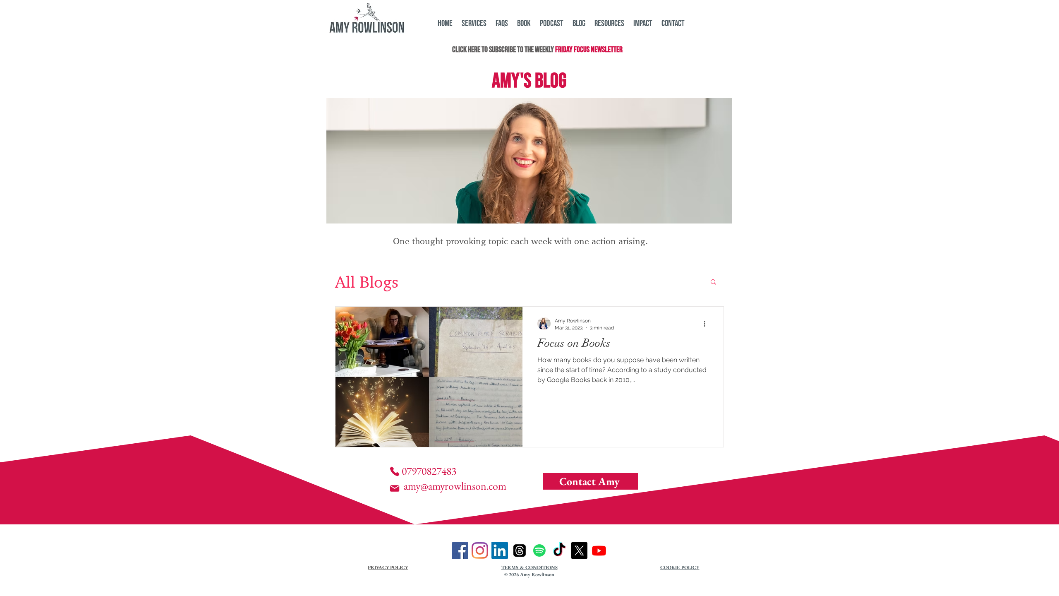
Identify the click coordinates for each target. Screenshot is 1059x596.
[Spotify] (539, 550)
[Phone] (394, 471)
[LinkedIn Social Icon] (499, 550)
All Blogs (366, 281)
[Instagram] (480, 550)
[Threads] (519, 550)
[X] (579, 550)
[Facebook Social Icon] (460, 550)
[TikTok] (559, 550)
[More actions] (707, 324)
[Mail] (394, 488)
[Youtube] (599, 550)
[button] (713, 282)
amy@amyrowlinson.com (455, 486)
